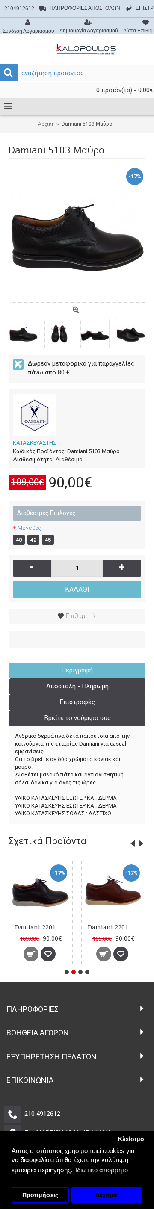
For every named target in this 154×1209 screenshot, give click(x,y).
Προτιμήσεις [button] (40, 1195)
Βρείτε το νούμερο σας (77, 718)
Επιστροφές (77, 702)
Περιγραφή (77, 670)
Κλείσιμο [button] (131, 1139)
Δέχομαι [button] (107, 1195)
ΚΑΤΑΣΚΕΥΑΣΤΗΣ (34, 442)
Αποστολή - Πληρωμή (77, 686)
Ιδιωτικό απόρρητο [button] (101, 1170)
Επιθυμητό (80, 616)
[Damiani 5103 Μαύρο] (77, 234)
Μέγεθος (29, 528)
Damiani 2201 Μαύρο (42, 927)
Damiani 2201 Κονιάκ (115, 927)
